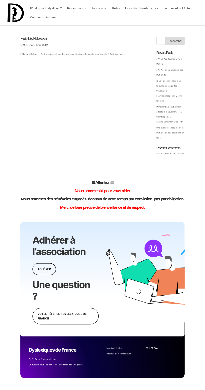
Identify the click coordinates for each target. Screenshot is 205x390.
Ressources (75, 8)
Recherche (99, 8)
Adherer (51, 17)
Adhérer (44, 269)
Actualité (42, 44)
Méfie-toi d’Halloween (33, 39)
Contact (35, 17)
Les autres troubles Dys (141, 8)
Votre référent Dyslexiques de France (62, 316)
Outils (116, 8)
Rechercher (175, 40)
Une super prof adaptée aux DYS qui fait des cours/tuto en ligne (170, 133)
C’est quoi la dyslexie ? (46, 8)
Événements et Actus (177, 8)
